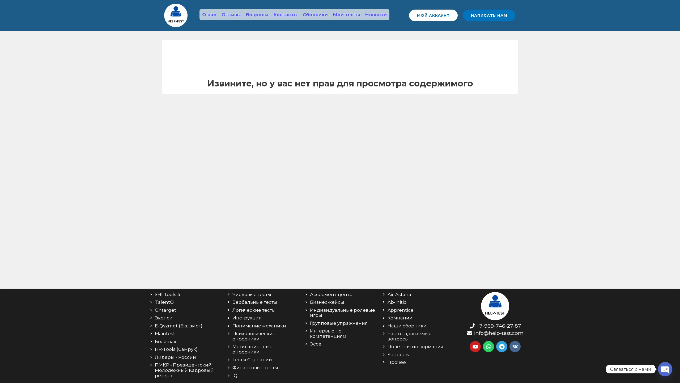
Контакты (286, 14)
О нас (209, 14)
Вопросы (257, 14)
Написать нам (489, 15)
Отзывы (231, 14)
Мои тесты (346, 14)
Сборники (315, 14)
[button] (433, 15)
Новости (376, 14)
